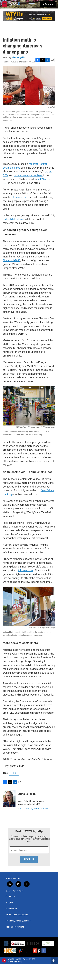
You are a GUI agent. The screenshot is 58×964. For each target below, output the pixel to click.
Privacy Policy (18, 891)
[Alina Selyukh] (9, 798)
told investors (18, 197)
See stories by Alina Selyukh (33, 808)
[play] (4, 960)
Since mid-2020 (11, 260)
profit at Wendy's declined (28, 175)
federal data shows (13, 219)
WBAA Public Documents (17, 915)
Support (9, 903)
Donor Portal (11, 909)
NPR (14, 773)
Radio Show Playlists (15, 927)
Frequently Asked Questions (18, 921)
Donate (49, 4)
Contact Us (10, 896)
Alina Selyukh (18, 57)
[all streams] (54, 960)
